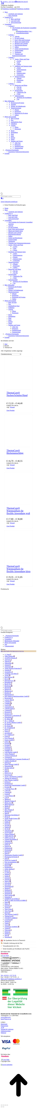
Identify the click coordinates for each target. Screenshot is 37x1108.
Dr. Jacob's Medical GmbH (13, 722)
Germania (8, 757)
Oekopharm (9, 830)
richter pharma (9, 869)
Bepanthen (8, 682)
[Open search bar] (2, 194)
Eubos (7, 742)
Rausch (8, 865)
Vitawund (8, 930)
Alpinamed (9, 666)
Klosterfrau (8, 783)
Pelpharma (8, 848)
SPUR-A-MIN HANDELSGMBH (16, 900)
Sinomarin (8, 893)
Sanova (8, 881)
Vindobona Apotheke (12, 926)
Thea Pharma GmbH (11, 914)
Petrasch (8, 851)
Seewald (8, 885)
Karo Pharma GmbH (11, 780)
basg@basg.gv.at (6, 1019)
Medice (7, 806)
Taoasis (7, 907)
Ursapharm (8, 919)
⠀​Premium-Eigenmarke (12, 635)
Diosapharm (9, 717)
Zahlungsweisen (6, 1031)
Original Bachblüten (11, 839)
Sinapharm (8, 892)
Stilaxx (7, 904)
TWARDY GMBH (11, 918)
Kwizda (8, 787)
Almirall (8, 665)
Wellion (7, 933)
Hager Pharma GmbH (12, 764)
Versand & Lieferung (7, 1029)
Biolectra (8, 689)
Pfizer (7, 853)
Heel (7, 769)
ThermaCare (9, 916)
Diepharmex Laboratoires (13, 715)
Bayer (7, 679)
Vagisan (7, 921)
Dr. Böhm (8, 719)
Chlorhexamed (10, 708)
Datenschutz (4, 1026)
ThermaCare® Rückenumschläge (15, 451)
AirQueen (8, 660)
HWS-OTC (9, 773)
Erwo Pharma (9, 738)
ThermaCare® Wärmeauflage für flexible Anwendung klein (18, 569)
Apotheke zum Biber (11, 673)
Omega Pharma (10, 834)
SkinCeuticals (10, 895)
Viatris (7, 923)
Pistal (7, 858)
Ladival (7, 790)
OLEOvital (8, 832)
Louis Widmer (10, 796)
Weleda (7, 932)
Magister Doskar (10, 801)
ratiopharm (8, 864)
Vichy (7, 925)
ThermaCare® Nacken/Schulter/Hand (17, 394)
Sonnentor (8, 897)
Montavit (8, 811)
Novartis (8, 825)
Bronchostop (9, 694)
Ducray (7, 729)
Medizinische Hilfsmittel (12, 641)
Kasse (15, 201)
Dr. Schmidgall (10, 728)
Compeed (8, 710)
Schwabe (8, 883)
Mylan (7, 817)
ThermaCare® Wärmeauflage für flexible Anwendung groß (18, 511)
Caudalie (8, 703)
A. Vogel (8, 654)
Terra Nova (9, 911)
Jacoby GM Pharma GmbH (13, 776)
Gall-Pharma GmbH (11, 752)
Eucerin (8, 743)
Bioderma (8, 686)
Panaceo (8, 846)
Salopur (7, 874)
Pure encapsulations (12, 862)
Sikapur (7, 888)
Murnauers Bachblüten (12, 815)
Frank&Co (8, 750)
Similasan (8, 890)
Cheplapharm (9, 707)
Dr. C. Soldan (9, 721)
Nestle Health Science (12, 818)
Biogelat (8, 687)
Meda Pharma (9, 804)
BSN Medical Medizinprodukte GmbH (17, 696)
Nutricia (8, 827)
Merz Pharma (9, 810)
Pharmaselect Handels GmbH (14, 855)
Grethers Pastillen (10, 761)
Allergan (8, 661)
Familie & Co (9, 637)
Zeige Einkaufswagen (7, 201)
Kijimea (7, 782)
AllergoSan (9, 663)
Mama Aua (9, 803)
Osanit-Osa (8, 843)
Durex (7, 731)
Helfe (7, 771)
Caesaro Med (9, 700)
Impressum (4, 1024)
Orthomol (8, 841)
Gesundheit (8, 639)
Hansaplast (9, 766)
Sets (6, 644)
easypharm (8, 733)
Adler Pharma (10, 656)
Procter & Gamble (11, 860)
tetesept (7, 912)
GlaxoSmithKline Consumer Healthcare (17, 759)
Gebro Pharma (9, 754)
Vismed (7, 928)
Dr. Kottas (9, 726)
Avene (7, 675)
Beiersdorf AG (10, 680)
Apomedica (9, 672)
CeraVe (8, 705)
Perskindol (8, 850)
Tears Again (9, 909)
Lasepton (8, 792)
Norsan (7, 824)
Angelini (8, 670)
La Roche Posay (10, 789)
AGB (2, 1027)
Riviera (7, 871)
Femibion (8, 747)
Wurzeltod (8, 937)
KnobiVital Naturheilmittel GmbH (15, 785)
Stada (7, 902)
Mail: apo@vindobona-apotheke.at (11, 979)
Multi (7, 813)
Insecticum (8, 775)
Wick (7, 935)
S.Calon (8, 872)
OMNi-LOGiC (10, 837)
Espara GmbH (9, 740)
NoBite (7, 822)
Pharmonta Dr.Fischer (12, 857)
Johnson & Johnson (11, 778)
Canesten (8, 701)
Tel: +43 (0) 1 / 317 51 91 (8, 975)
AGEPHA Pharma (11, 658)
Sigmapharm (9, 886)
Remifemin (8, 867)
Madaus (7, 799)
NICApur (8, 820)
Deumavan (8, 714)
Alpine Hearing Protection (13, 668)
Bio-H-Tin (8, 684)
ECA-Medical (9, 735)
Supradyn (8, 906)
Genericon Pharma (11, 755)
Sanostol (8, 879)
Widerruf (3, 1033)
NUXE (7, 829)
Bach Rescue (9, 677)
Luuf (7, 797)
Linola (7, 794)
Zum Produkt (11, 410)
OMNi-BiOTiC (10, 836)
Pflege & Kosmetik (10, 642)
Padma (7, 844)
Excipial (8, 745)
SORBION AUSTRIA (12, 899)
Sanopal (8, 878)
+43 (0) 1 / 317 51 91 (8, 2)
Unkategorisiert (9, 646)
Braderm (8, 693)
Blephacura (9, 691)
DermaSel (8, 712)
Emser (7, 736)
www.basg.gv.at (5, 1017)
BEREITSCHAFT (22, 2)
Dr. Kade (8, 724)
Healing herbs (9, 768)
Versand (12, 407)
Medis (7, 808)
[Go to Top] (18, 1103)
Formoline (8, 748)
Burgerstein (9, 698)
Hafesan (8, 762)
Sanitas (7, 876)
